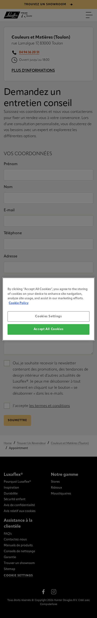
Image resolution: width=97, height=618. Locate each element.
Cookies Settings (48, 316)
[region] (48, 309)
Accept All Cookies (49, 329)
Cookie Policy (18, 303)
